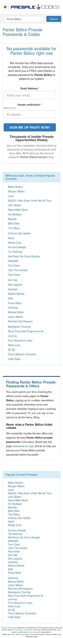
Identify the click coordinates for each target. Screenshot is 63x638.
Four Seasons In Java (20, 340)
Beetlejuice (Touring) (19, 326)
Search (54, 19)
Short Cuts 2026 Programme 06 (25, 331)
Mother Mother (16, 294)
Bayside (12, 219)
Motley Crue (15, 242)
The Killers (14, 228)
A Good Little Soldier (19, 233)
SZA (10, 298)
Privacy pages (24, 634)
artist (59, 630)
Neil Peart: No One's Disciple (24, 256)
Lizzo (11, 196)
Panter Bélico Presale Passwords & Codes (22, 31)
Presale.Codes (6, 628)
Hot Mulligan (15, 214)
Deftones (13, 307)
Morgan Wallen (16, 191)
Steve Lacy (14, 345)
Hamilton (13, 289)
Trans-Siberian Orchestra (22, 354)
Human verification (30, 104)
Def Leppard (15, 284)
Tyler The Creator (18, 270)
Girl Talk (12, 280)
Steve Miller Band (17, 209)
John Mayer (14, 205)
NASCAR (13, 261)
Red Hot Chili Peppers (20, 321)
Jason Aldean (15, 316)
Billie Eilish (14, 223)
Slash (11, 238)
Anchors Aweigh (17, 247)
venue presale (34, 632)
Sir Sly (11, 349)
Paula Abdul (14, 303)
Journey (12, 336)
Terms (13, 634)
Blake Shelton (15, 186)
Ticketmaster (18, 630)
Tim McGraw (15, 251)
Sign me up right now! (29, 127)
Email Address (29, 88)
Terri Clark (14, 265)
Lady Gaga (14, 359)
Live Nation (28, 630)
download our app (23, 446)
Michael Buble (16, 312)
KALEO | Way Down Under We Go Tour (30, 200)
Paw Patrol (14, 274)
